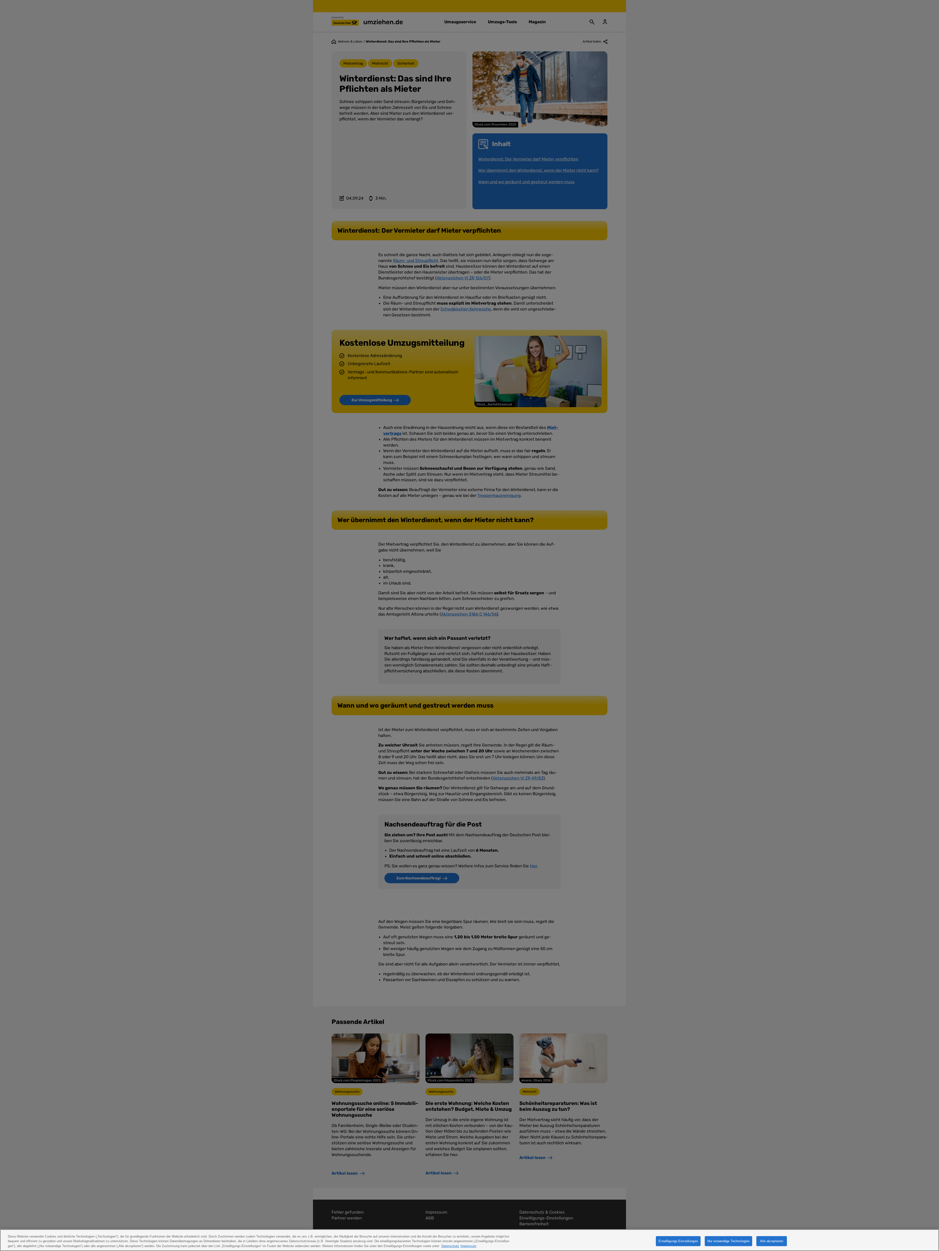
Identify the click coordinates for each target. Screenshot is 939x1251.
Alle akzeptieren (771, 1241)
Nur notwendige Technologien (728, 1241)
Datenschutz (450, 1246)
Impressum (468, 1246)
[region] (469, 1240)
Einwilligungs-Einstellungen (678, 1241)
